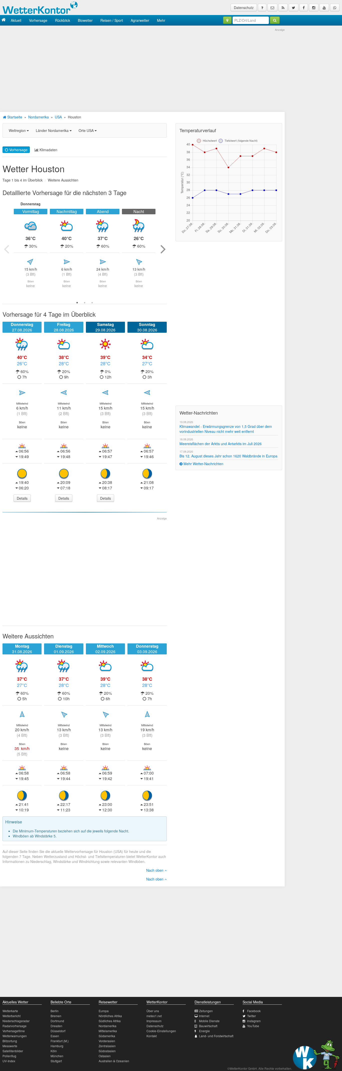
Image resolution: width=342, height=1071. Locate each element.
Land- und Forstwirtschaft (216, 1036)
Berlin (55, 1011)
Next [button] (162, 248)
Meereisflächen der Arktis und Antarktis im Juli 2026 (221, 443)
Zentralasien (107, 1046)
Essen (55, 1036)
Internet (204, 1016)
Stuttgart (56, 1061)
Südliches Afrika (110, 1021)
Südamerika (107, 1036)
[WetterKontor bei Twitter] (293, 7)
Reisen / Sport (111, 20)
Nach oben (155, 870)
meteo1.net (154, 1016)
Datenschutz (244, 7)
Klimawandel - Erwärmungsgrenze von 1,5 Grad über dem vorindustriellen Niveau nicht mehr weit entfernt (226, 429)
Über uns (152, 1011)
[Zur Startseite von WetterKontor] (3, 20)
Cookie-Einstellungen (161, 1031)
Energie (204, 1031)
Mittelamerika (108, 1031)
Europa (104, 1011)
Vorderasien (107, 1041)
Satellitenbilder (13, 1051)
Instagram (254, 1021)
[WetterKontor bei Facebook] (303, 7)
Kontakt (151, 1036)
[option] (31, 249)
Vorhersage (38, 20)
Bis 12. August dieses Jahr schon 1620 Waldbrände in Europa (228, 455)
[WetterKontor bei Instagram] (313, 7)
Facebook (254, 1011)
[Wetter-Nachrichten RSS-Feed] (283, 7)
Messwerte (10, 1046)
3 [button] (92, 302)
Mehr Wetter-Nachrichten (203, 463)
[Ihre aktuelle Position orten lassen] (227, 20)
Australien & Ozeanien (114, 1061)
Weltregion (18, 130)
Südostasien (107, 1051)
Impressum (153, 1021)
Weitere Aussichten (63, 180)
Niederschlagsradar (16, 1021)
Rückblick (62, 20)
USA (58, 116)
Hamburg (57, 1046)
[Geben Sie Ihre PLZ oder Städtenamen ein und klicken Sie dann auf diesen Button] (275, 20)
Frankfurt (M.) (60, 1041)
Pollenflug (9, 1056)
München (57, 1056)
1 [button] (77, 302)
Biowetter (85, 20)
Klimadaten (48, 149)
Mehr (161, 20)
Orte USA (87, 130)
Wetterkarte (10, 1011)
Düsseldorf (58, 1031)
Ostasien (105, 1056)
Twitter (251, 1016)
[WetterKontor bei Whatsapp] (334, 7)
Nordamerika (38, 116)
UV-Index (9, 1061)
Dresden (56, 1026)
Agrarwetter (140, 20)
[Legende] (262, 7)
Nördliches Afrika (110, 1016)
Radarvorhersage (15, 1026)
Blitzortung (10, 1041)
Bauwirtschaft (208, 1026)
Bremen (56, 1016)
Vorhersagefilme (14, 1031)
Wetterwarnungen (15, 1036)
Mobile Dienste (209, 1021)
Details (22, 498)
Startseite (14, 116)
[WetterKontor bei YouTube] (324, 7)
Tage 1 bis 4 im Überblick (23, 180)
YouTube (253, 1026)
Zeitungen (206, 1011)
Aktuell (16, 20)
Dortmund (57, 1021)
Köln (54, 1051)
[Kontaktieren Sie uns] (272, 7)
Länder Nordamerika (53, 130)
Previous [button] (6, 248)
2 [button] (84, 302)
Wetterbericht (12, 1016)
